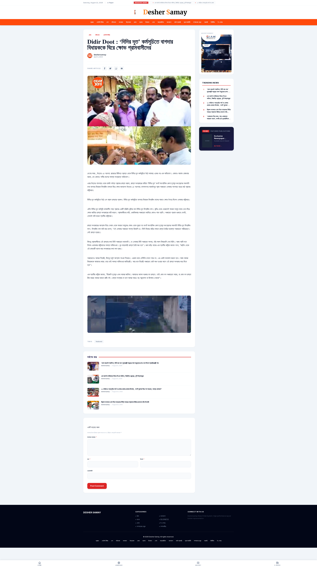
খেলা (153, 22)
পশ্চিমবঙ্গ (113, 22)
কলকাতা (121, 22)
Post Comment (97, 486)
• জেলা (137, 523)
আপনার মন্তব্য (92, 437)
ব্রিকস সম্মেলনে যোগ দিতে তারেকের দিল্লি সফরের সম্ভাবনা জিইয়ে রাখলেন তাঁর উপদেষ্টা (125, 402)
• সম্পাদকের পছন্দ (140, 526)
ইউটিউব (213, 22)
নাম (88, 459)
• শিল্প (137, 516)
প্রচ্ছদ (92, 22)
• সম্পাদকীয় (162, 526)
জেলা (135, 22)
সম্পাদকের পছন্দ (197, 22)
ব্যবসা (141, 22)
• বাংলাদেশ (162, 516)
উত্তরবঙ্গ (128, 22)
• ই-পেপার (162, 523)
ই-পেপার (220, 22)
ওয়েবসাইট (90, 471)
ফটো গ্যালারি (177, 22)
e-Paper (110, 3)
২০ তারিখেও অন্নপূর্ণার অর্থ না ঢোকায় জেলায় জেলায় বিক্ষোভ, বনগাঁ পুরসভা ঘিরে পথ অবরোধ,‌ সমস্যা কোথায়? (204, 2)
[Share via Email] (122, 68)
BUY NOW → (218, 146)
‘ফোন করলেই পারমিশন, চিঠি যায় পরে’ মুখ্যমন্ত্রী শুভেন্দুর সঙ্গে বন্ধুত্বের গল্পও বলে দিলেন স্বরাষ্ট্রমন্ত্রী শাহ (130, 363)
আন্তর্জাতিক (161, 22)
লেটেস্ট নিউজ (100, 22)
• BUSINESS (164, 519)
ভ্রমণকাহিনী (187, 22)
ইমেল (142, 459)
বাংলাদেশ (169, 22)
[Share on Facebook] (105, 68)
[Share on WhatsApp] (116, 68)
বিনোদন (147, 22)
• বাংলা (137, 519)
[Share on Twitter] (110, 68)
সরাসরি (206, 22)
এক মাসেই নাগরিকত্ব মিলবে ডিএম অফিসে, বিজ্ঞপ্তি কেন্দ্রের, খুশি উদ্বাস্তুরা (154, 2)
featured (99, 341)
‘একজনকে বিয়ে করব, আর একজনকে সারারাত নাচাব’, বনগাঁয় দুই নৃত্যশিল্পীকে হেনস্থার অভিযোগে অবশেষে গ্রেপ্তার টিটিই (218, 117)
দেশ (107, 22)
